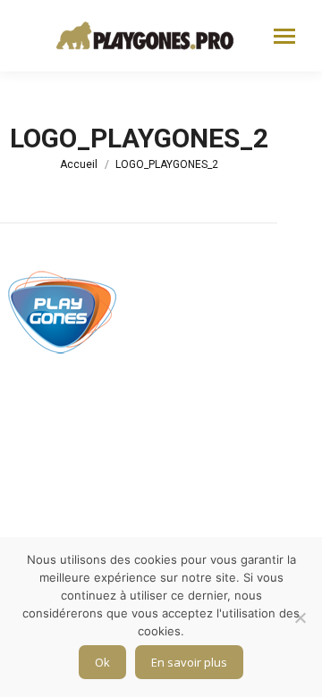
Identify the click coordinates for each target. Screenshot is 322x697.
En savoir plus (189, 662)
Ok (102, 662)
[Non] (300, 617)
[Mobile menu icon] (284, 36)
